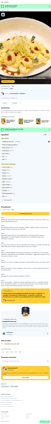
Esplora (2, 417)
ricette (3, 10)
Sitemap (27, 416)
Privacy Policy (4, 414)
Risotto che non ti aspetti (6, 402)
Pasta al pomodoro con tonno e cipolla (9, 398)
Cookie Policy (29, 414)
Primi (7, 10)
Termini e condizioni (5, 416)
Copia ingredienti (8, 200)
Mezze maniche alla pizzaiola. (7, 396)
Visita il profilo (25, 377)
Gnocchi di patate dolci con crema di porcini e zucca (12, 400)
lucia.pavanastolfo (14, 93)
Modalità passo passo (9, 81)
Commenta (14, 103)
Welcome (28, 417)
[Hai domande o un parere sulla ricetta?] (24, 361)
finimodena (22, 93)
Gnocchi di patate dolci (6, 404)
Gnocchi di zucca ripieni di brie (7, 406)
